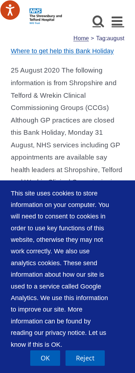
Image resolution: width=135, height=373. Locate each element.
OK (45, 358)
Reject (85, 358)
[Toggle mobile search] (98, 20)
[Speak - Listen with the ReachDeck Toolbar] (10, 10)
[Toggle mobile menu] (118, 20)
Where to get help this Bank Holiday (62, 51)
